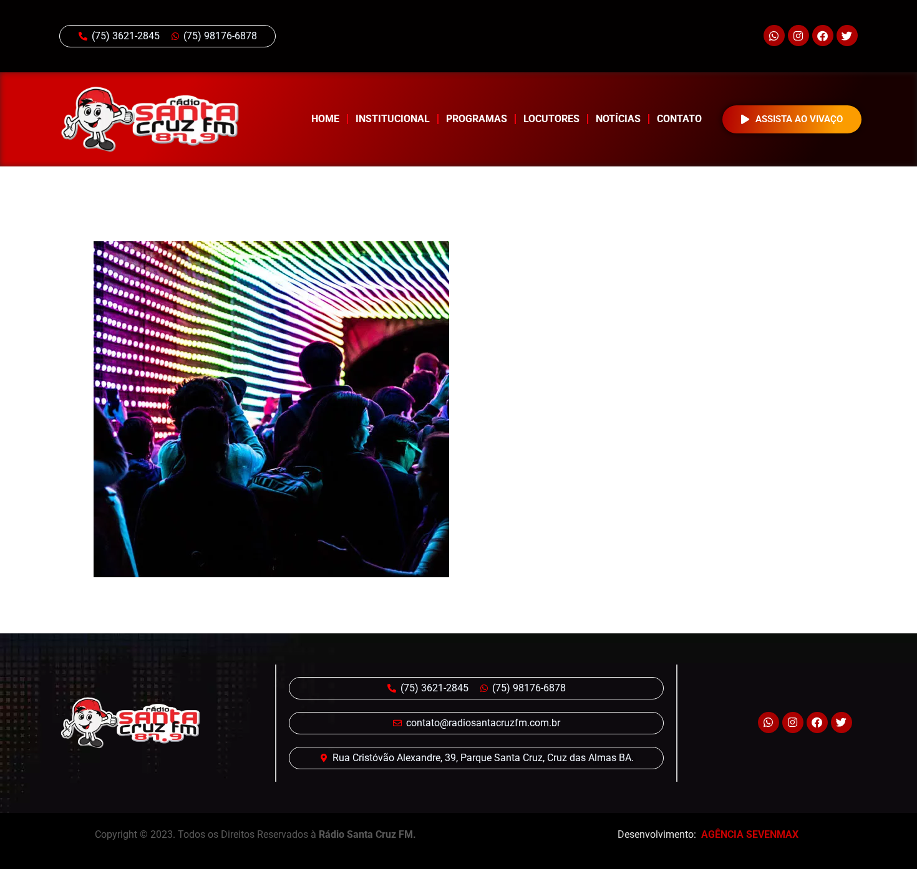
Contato (679, 119)
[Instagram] (798, 35)
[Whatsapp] (774, 35)
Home (325, 119)
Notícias (618, 119)
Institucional (393, 119)
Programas (476, 119)
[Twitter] (847, 35)
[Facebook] (822, 35)
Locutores (551, 119)
